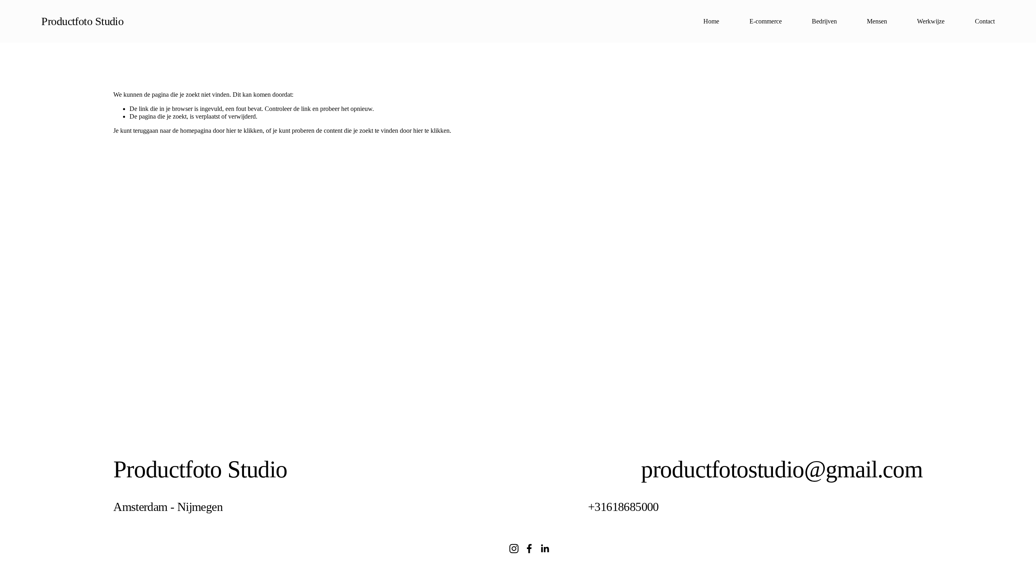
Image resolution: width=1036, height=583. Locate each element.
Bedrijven (824, 21)
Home (711, 21)
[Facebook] (529, 548)
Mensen (877, 21)
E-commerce (765, 21)
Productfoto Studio (82, 21)
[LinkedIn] (545, 548)
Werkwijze (931, 21)
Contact (985, 21)
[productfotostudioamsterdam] (514, 548)
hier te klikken (244, 130)
